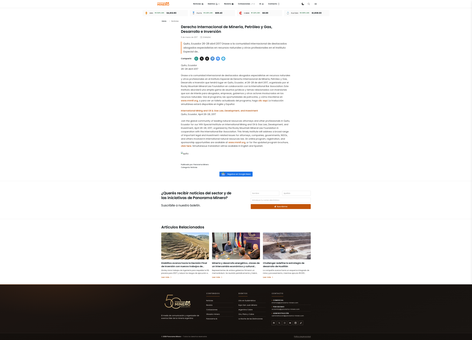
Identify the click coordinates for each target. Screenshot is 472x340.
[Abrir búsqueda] (308, 3)
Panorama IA (211, 319)
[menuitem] (198, 4)
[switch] (302, 3)
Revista (209, 305)
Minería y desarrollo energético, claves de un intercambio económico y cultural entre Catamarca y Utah (236, 266)
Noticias (209, 300)
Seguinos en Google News (239, 174)
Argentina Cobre (245, 309)
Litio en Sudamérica (246, 300)
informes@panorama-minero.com (285, 303)
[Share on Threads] (207, 59)
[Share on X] (202, 59)
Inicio (164, 21)
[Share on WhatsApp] (196, 59)
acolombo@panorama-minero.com (286, 309)
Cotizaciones (211, 309)
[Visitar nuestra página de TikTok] (301, 323)
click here (186, 145)
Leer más (165, 277)
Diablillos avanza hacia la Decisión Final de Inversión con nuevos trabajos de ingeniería (184, 266)
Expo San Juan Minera (247, 305)
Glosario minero (213, 314)
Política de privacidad (302, 337)
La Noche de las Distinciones (250, 319)
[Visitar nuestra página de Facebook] (274, 323)
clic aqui (262, 100)
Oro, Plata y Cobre (246, 314)
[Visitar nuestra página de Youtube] (290, 323)
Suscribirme (282, 206)
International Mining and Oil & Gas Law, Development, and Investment (219, 110)
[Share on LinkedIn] (212, 59)
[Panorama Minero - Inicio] (163, 3)
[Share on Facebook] (218, 59)
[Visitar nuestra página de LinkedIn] (295, 323)
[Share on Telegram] (223, 59)
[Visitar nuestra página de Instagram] (284, 323)
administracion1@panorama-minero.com (288, 316)
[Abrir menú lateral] (315, 3)
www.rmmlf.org (189, 100)
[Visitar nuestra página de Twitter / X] (279, 323)
